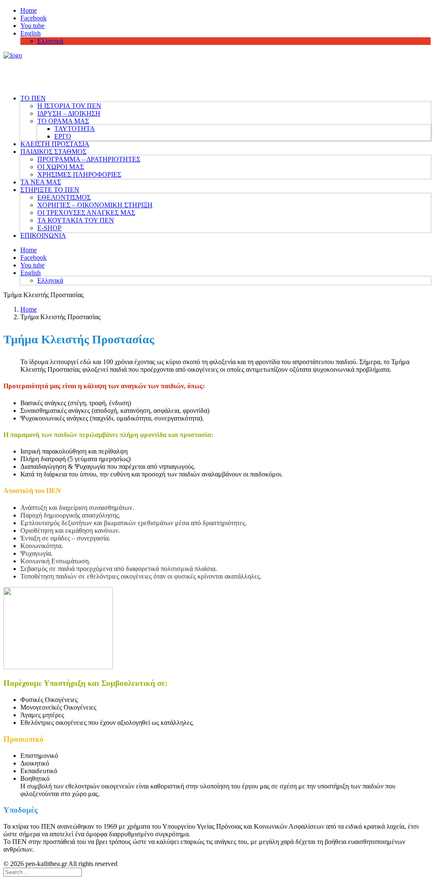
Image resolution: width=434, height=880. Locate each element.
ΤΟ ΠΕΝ (33, 98)
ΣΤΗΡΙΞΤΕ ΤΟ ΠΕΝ (49, 189)
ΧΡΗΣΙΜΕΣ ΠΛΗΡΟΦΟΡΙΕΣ (79, 174)
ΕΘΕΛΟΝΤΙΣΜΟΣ (64, 197)
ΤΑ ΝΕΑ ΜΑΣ (40, 182)
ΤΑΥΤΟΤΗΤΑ (74, 128)
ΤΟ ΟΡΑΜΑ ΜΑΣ (63, 121)
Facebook (33, 18)
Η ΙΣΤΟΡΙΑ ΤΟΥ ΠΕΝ (69, 105)
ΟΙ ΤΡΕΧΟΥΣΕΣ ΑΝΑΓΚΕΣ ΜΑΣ (86, 212)
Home (28, 10)
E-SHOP (49, 227)
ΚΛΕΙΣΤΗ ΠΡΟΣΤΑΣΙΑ (54, 144)
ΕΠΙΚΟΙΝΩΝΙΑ (43, 235)
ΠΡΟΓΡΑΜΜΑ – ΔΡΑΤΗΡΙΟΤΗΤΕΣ (88, 159)
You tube (32, 25)
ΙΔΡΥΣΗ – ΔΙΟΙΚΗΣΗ (68, 113)
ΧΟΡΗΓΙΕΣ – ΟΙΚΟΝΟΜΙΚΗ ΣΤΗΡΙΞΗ (95, 205)
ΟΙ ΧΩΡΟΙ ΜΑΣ (60, 166)
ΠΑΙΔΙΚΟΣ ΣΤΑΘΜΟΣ (53, 151)
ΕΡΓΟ (62, 136)
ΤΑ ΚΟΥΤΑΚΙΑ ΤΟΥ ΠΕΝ (75, 220)
